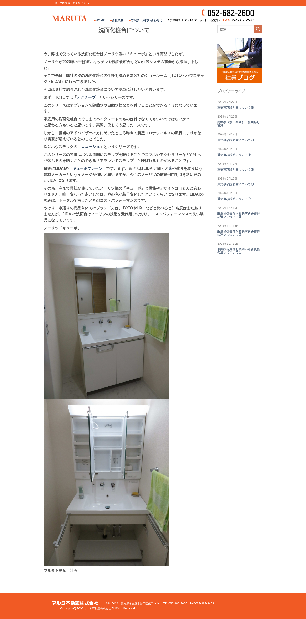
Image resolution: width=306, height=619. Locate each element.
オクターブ (86, 97)
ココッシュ (90, 146)
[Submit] (258, 29)
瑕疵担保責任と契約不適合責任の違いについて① (238, 251)
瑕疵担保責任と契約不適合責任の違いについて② (238, 233)
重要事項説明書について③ (235, 169)
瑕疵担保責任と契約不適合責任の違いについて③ (238, 215)
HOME (100, 20)
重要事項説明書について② (235, 184)
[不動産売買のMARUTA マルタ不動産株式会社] (69, 18)
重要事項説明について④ (234, 154)
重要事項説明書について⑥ (235, 107)
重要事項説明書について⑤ (235, 140)
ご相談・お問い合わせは (147, 20)
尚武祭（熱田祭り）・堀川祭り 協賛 (240, 123)
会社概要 (117, 20)
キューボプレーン (87, 168)
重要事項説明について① (234, 199)
